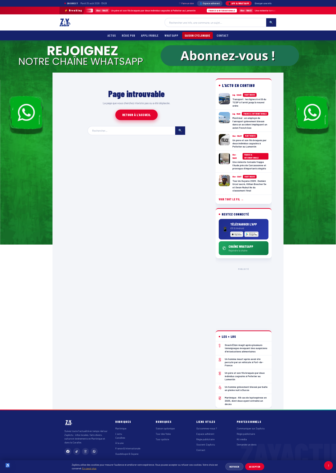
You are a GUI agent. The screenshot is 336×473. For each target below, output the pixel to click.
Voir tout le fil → (231, 199)
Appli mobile (150, 35)
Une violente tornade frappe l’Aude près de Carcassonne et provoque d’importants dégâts (256, 10)
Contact (223, 35)
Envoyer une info (263, 3)
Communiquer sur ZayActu (251, 428)
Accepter (254, 466)
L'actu (118, 433)
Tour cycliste (162, 439)
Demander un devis (247, 444)
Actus (111, 35)
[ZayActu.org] (64, 22)
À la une (119, 442)
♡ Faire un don (186, 3)
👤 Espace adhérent (210, 3)
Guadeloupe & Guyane (126, 453)
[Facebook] (67, 451)
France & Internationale (127, 448)
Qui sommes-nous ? (206, 428)
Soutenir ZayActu (205, 444)
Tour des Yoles (163, 433)
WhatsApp (171, 35)
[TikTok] (76, 451)
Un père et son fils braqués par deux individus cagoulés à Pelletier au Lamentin (113, 10)
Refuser (234, 466)
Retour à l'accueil (136, 115)
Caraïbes (120, 437)
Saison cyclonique (197, 35)
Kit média (242, 439)
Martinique (120, 428)
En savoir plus (89, 468)
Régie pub (128, 35)
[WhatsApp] (94, 451)
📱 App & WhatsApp (238, 3)
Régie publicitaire (205, 439)
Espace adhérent (205, 433)
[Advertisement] (243, 296)
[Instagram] (85, 451)
